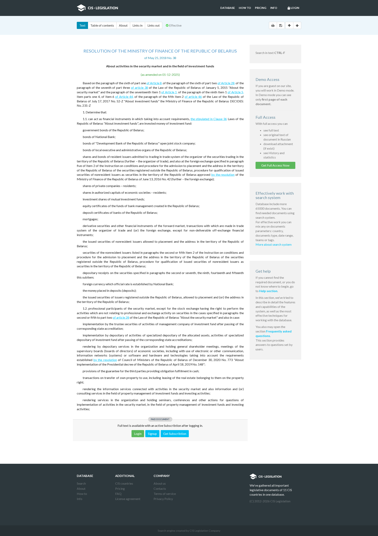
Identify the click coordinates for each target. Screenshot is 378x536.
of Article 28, (226, 83)
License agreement (127, 499)
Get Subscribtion (174, 433)
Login (293, 8)
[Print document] (273, 25)
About (123, 25)
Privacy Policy (163, 499)
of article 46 (193, 96)
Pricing (260, 7)
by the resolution (222, 174)
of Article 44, (124, 96)
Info (273, 7)
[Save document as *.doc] (281, 25)
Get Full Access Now (275, 165)
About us (160, 483)
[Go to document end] (297, 25)
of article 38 (139, 87)
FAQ (118, 493)
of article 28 (121, 317)
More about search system (274, 244)
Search (81, 483)
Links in (137, 25)
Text (82, 25)
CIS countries (124, 483)
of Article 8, (154, 83)
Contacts (160, 488)
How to (245, 7)
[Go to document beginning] (289, 25)
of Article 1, (169, 92)
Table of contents (102, 25)
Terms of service (165, 493)
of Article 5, (236, 92)
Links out (153, 25)
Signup (152, 433)
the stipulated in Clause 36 (209, 119)
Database (227, 7)
